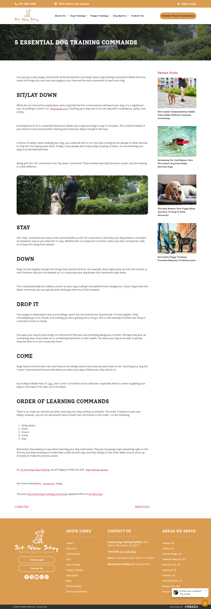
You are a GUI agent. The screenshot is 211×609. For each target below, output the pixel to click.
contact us (49, 483)
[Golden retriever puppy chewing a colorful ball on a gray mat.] (177, 190)
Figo (50, 383)
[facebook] (26, 577)
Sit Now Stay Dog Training (34, 469)
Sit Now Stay (95, 494)
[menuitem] (61, 15)
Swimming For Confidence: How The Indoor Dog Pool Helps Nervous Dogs (175, 163)
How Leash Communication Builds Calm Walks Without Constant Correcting (176, 115)
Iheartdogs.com (59, 108)
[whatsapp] (46, 577)
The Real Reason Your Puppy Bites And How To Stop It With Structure (176, 212)
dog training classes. (97, 469)
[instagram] (31, 577)
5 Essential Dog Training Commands (47, 494)
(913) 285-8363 (128, 551)
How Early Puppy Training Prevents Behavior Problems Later (177, 259)
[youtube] (36, 577)
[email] (41, 577)
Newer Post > (142, 506)
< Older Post (22, 506)
